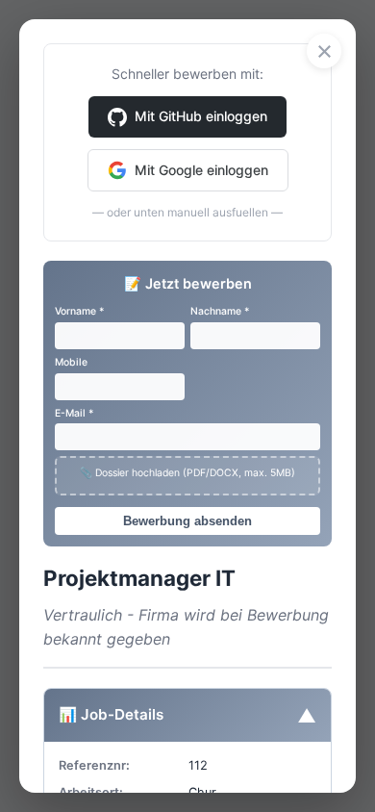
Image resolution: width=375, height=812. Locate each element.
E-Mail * (74, 413)
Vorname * (79, 311)
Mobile (71, 362)
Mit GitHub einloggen (201, 116)
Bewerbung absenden (187, 521)
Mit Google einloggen (201, 170)
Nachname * (219, 311)
